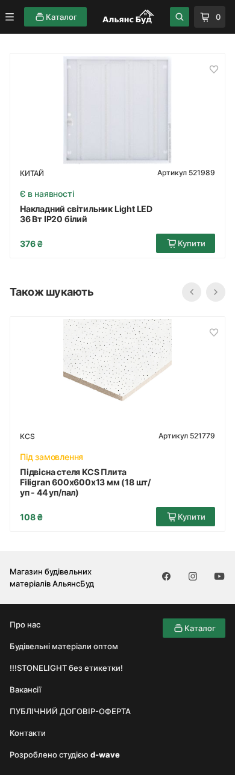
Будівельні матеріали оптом (64, 646)
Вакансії (25, 689)
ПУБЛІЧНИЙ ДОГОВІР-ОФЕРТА (70, 711)
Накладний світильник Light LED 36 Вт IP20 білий (86, 214)
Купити (191, 243)
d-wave (105, 754)
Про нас (25, 624)
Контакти (28, 733)
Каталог (61, 17)
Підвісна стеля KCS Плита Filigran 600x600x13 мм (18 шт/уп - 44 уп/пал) (85, 482)
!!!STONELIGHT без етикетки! (66, 668)
